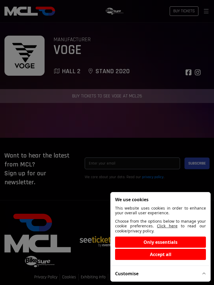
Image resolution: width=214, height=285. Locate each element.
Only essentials (160, 242)
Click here (167, 226)
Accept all (160, 254)
